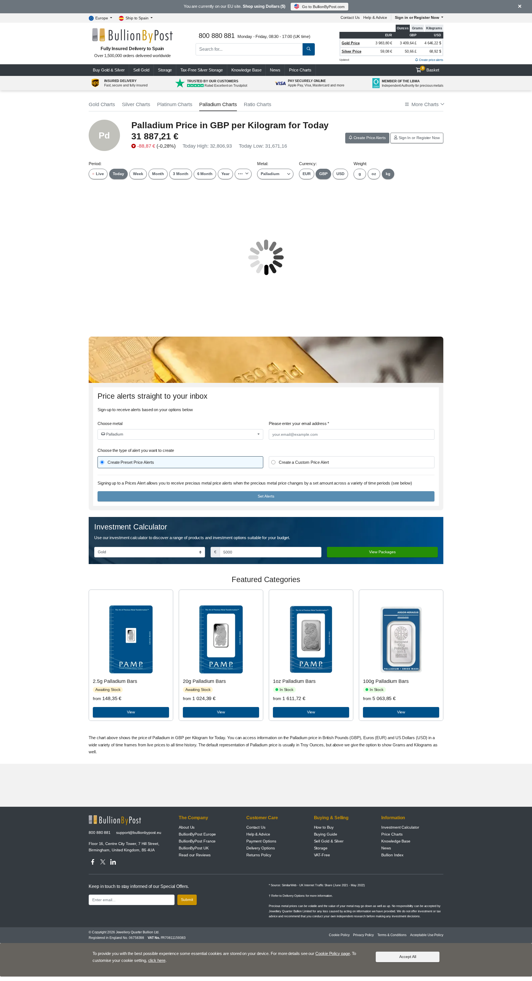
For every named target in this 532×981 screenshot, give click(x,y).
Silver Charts (136, 104)
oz (374, 173)
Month (158, 173)
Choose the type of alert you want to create (136, 450)
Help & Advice (375, 17)
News (275, 70)
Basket (430, 69)
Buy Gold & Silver (109, 70)
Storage (165, 70)
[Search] (309, 49)
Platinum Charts (174, 104)
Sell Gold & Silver (329, 841)
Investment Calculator (400, 827)
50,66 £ (410, 51)
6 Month (205, 173)
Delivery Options (260, 848)
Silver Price (351, 51)
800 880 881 (100, 832)
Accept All (407, 956)
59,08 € (386, 51)
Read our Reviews (195, 855)
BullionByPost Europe (197, 834)
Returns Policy (258, 855)
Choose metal (110, 423)
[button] (424, 105)
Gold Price (351, 43)
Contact (350, 17)
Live (99, 173)
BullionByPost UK (194, 848)
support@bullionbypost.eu (138, 832)
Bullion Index (392, 855)
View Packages (382, 552)
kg (388, 173)
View (131, 712)
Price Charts (392, 834)
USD (340, 173)
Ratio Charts (257, 104)
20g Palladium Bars (204, 681)
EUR (307, 173)
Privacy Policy (363, 935)
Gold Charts (102, 104)
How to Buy (324, 827)
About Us (187, 827)
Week (138, 173)
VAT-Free (322, 855)
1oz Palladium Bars (294, 681)
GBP (323, 173)
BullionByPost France (197, 841)
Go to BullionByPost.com (323, 6)
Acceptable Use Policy (426, 935)
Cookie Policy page (332, 953)
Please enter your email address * (299, 423)
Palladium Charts (218, 104)
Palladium (114, 434)
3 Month (180, 173)
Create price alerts (430, 60)
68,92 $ (435, 51)
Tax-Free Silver (201, 70)
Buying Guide (325, 834)
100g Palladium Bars (385, 681)
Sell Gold (141, 70)
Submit (187, 899)
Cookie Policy (339, 935)
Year (225, 173)
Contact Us (255, 827)
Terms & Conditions (391, 935)
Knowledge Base (246, 70)
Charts (300, 70)
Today (118, 173)
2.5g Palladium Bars (115, 681)
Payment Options (261, 841)
